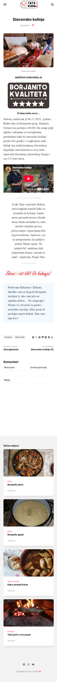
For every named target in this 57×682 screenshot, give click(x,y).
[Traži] (52, 5)
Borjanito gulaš (15, 534)
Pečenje (10, 631)
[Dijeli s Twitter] (36, 337)
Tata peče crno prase (19, 634)
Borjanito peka (15, 484)
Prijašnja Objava (11, 348)
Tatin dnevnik (13, 581)
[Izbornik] (5, 4)
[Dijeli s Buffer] (49, 337)
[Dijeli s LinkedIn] (46, 337)
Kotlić (9, 531)
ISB (39, 671)
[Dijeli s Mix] (43, 337)
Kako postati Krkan (17, 584)
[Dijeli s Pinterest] (39, 337)
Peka (9, 481)
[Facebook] (24, 665)
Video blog (19, 337)
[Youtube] (33, 665)
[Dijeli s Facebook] (33, 337)
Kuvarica (8, 337)
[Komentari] (33, 25)
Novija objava (42, 348)
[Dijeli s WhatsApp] (52, 337)
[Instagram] (28, 665)
